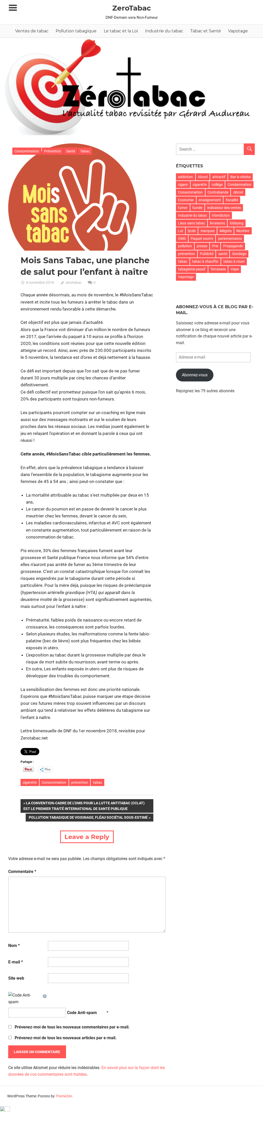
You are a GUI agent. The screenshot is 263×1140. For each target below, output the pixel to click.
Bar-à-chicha (240, 177)
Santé (70, 151)
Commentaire (22, 871)
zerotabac (73, 282)
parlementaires (230, 238)
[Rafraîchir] (45, 995)
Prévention (52, 151)
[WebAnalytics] (5, 1110)
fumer (182, 208)
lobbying (236, 223)
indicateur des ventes (224, 208)
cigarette (30, 782)
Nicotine (242, 231)
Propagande (233, 246)
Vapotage (238, 31)
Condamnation (239, 185)
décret (238, 192)
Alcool (203, 177)
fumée (197, 208)
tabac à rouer (234, 261)
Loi (180, 231)
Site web (16, 978)
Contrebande (218, 192)
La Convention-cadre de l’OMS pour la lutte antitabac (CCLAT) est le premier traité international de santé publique (84, 806)
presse (202, 246)
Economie (186, 200)
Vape (235, 269)
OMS (182, 238)
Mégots (226, 231)
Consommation (26, 151)
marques (208, 231)
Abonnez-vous (195, 374)
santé (222, 254)
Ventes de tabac (32, 31)
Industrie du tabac (164, 31)
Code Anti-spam (82, 1012)
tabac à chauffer (205, 261)
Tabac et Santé (205, 31)
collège (217, 185)
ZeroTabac (131, 8)
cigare (183, 185)
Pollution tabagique (76, 31)
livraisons (217, 223)
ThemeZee (63, 1096)
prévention (79, 782)
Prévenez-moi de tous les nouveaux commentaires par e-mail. (72, 1027)
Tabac (85, 151)
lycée (192, 231)
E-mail (15, 962)
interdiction (221, 215)
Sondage (239, 254)
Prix (215, 246)
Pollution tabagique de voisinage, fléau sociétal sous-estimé (88, 818)
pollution (185, 246)
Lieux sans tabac (191, 223)
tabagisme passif (191, 269)
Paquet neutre (202, 238)
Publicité (206, 254)
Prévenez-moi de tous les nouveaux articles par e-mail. (66, 1037)
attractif (219, 177)
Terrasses (218, 269)
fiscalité (232, 200)
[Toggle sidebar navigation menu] (13, 8)
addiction (185, 177)
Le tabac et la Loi (121, 31)
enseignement (210, 200)
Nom (14, 945)
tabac (97, 782)
